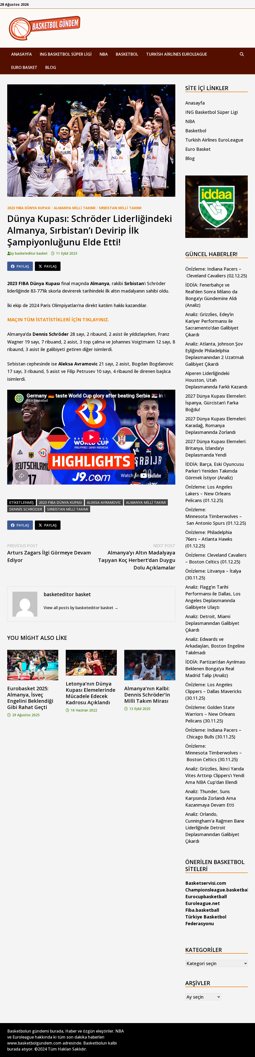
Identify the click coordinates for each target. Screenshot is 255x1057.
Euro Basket (24, 67)
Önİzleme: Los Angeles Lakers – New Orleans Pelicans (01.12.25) (208, 493)
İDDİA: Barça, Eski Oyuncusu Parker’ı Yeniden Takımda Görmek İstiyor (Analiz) (214, 471)
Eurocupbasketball (206, 896)
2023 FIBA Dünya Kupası (28, 207)
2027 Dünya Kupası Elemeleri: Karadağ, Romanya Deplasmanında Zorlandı (215, 425)
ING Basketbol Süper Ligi (66, 54)
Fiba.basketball (202, 910)
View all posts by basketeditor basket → (81, 607)
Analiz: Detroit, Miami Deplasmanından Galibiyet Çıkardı (212, 623)
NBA (104, 54)
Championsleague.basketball (217, 890)
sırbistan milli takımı (67, 509)
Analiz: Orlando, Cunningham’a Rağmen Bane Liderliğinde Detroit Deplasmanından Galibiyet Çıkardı (214, 827)
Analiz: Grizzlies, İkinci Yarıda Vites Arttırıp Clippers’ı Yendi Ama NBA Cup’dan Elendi (214, 775)
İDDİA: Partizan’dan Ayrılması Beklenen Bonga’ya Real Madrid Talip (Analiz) (215, 668)
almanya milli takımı (146, 502)
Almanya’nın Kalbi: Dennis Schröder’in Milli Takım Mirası (147, 694)
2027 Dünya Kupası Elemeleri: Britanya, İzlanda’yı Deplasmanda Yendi (215, 448)
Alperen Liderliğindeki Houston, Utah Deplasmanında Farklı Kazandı (216, 380)
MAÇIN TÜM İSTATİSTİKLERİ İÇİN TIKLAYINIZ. (58, 320)
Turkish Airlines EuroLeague (176, 54)
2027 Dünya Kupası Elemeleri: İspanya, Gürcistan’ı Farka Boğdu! (215, 402)
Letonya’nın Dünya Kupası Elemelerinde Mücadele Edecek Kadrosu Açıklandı (90, 693)
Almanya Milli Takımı (74, 207)
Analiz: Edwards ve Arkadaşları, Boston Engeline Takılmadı (215, 646)
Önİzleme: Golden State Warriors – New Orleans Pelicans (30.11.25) (210, 714)
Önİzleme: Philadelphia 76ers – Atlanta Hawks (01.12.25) (208, 539)
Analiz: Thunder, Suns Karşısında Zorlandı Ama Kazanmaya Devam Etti (210, 798)
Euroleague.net (202, 903)
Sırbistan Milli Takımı (120, 207)
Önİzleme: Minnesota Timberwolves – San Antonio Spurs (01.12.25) (215, 516)
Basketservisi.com (205, 883)
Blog (50, 67)
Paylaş (22, 266)
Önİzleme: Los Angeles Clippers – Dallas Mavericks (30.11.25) (213, 691)
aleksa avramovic (104, 502)
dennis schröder (25, 509)
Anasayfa (21, 54)
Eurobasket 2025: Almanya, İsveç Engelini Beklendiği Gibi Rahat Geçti (30, 697)
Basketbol (127, 54)
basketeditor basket (31, 253)
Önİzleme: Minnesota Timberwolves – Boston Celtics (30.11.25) (213, 752)
